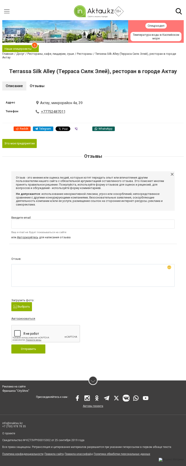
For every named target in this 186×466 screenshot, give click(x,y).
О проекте (8, 433)
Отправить (28, 349)
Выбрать (23, 306)
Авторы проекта (93, 406)
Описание (14, 86)
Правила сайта (54, 454)
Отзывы (37, 86)
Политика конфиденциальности (23, 454)
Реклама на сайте (14, 386)
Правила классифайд (79, 454)
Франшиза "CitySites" (15, 390)
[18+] (94, 11)
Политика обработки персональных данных (122, 454)
